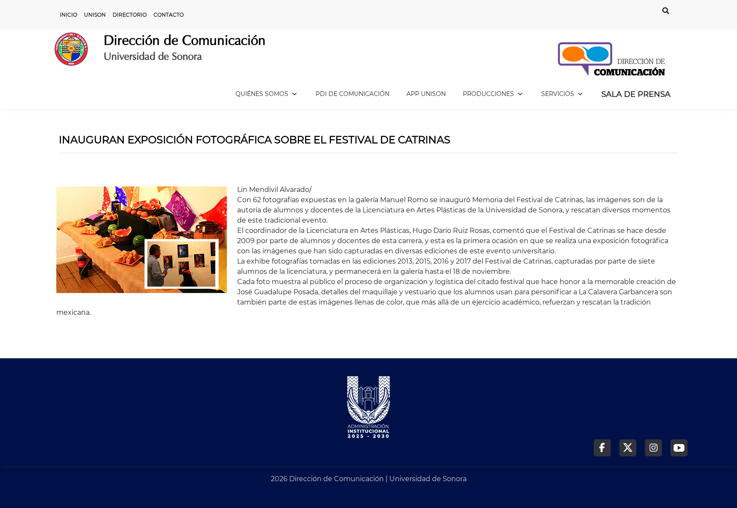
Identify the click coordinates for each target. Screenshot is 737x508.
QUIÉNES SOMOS (261, 94)
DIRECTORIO (130, 15)
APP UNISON (426, 94)
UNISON (95, 15)
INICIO (68, 15)
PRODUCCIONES (488, 94)
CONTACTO (169, 15)
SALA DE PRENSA (635, 94)
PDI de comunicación (352, 94)
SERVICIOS (557, 94)
